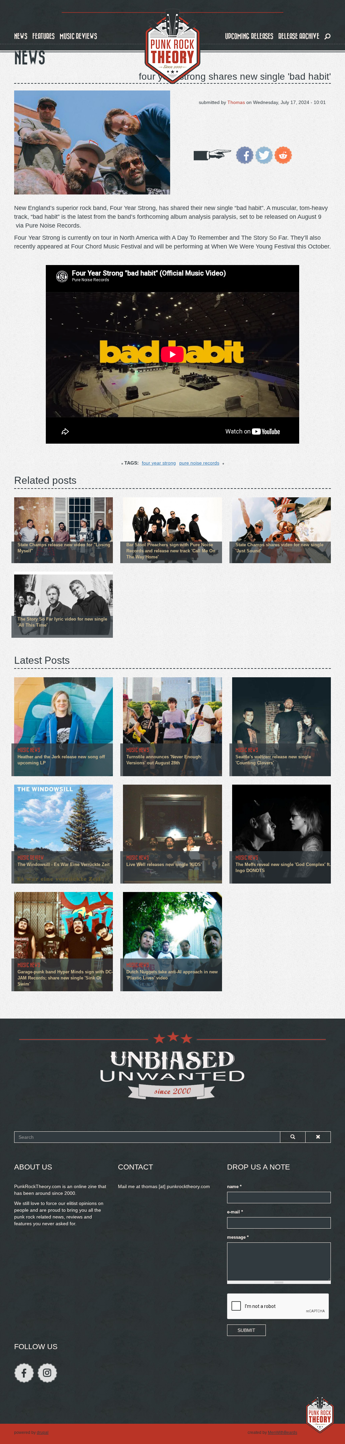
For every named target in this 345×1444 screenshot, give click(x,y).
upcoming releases (249, 36)
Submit (246, 1330)
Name (234, 1186)
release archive (298, 36)
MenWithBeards (282, 1432)
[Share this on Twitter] (264, 154)
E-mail (235, 1212)
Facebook (24, 1373)
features (43, 36)
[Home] (172, 46)
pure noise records (199, 463)
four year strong (159, 463)
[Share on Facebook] (245, 154)
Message (238, 1237)
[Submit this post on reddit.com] (283, 154)
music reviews (78, 36)
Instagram (47, 1373)
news (20, 36)
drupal (43, 1432)
